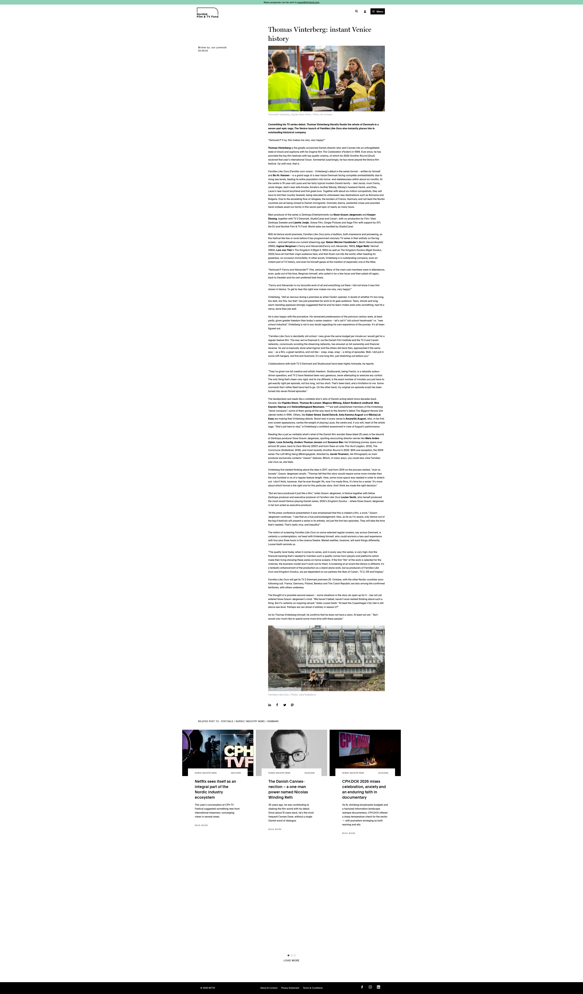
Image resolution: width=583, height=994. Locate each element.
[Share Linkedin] (269, 705)
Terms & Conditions (313, 987)
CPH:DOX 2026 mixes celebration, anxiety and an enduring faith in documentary (364, 789)
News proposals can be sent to (291, 2)
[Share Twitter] (284, 705)
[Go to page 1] (288, 955)
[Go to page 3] (294, 955)
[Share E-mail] (292, 705)
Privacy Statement (290, 987)
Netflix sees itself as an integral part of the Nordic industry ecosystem (215, 789)
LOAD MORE (291, 960)
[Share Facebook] (277, 705)
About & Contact (269, 987)
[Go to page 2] (291, 955)
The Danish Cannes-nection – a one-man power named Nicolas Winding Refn (288, 789)
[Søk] (356, 11)
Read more (201, 825)
